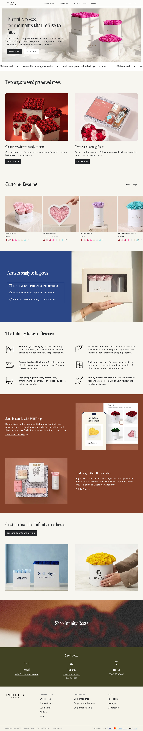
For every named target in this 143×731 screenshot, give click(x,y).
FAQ (42, 716)
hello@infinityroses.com (26, 674)
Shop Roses (49, 3)
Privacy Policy (29, 728)
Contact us (113, 707)
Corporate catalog (83, 707)
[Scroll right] (135, 185)
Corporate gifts (81, 698)
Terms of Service (43, 728)
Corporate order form (84, 703)
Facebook (113, 698)
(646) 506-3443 (116, 674)
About (93, 3)
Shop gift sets (46, 703)
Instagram (113, 703)
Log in (128, 3)
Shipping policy (58, 728)
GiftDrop (44, 712)
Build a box (31, 51)
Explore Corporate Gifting (21, 533)
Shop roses (15, 51)
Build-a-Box (45, 707)
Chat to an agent (71, 674)
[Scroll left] (127, 185)
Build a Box (64, 3)
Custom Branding (81, 3)
